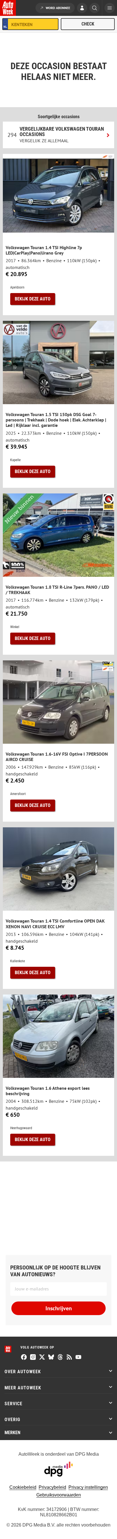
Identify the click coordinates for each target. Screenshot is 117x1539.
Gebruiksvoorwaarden (58, 1495)
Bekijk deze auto (33, 299)
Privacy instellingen (88, 1487)
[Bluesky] (51, 1358)
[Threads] (60, 1358)
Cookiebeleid (22, 1487)
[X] (42, 1358)
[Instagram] (33, 1358)
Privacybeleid (52, 1487)
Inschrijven (58, 1308)
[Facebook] (23, 1358)
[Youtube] (78, 1358)
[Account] (82, 8)
